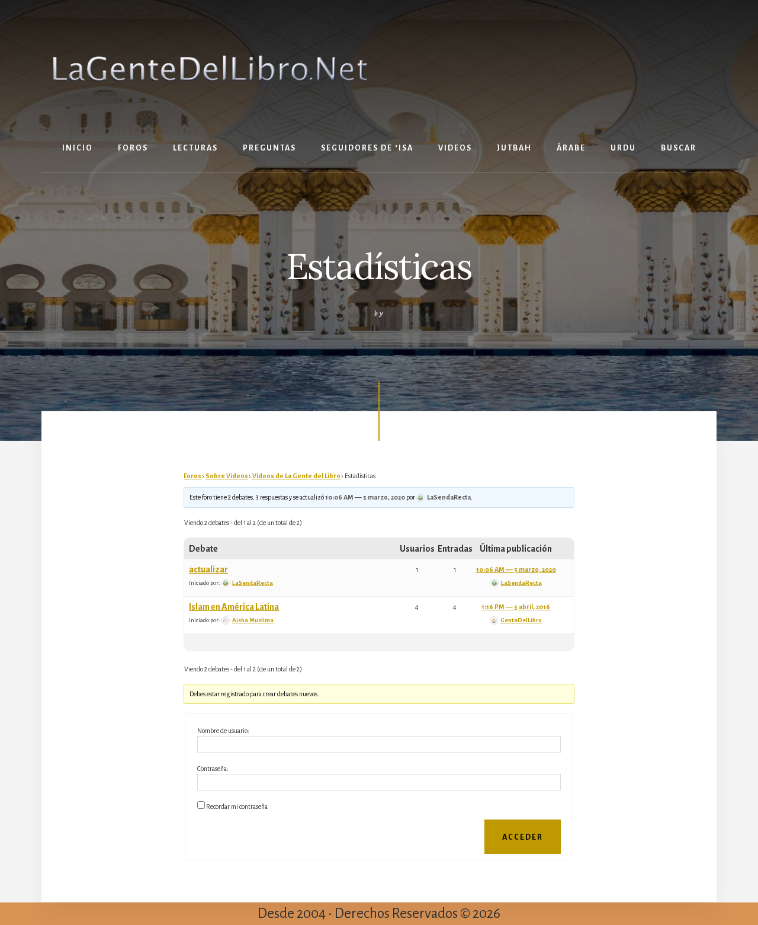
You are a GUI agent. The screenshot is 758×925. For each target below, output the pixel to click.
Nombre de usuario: (223, 730)
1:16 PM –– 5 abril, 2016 (515, 606)
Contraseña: (213, 768)
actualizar (208, 569)
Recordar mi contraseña (237, 806)
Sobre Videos (226, 475)
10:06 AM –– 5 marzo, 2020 (365, 497)
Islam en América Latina (234, 607)
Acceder (522, 837)
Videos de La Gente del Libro (296, 475)
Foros (192, 475)
